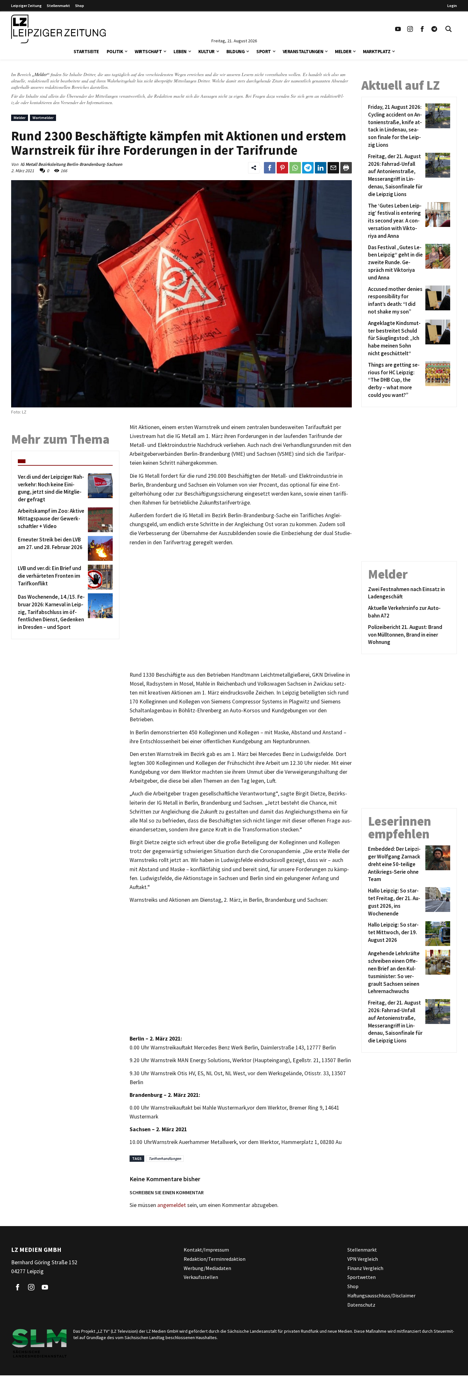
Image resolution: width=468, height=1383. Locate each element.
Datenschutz (361, 1305)
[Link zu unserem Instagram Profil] (410, 29)
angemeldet (171, 1205)
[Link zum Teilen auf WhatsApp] (295, 167)
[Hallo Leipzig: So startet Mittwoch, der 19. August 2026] (436, 933)
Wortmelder (42, 117)
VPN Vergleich (362, 1259)
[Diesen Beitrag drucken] (346, 167)
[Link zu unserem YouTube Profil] (398, 29)
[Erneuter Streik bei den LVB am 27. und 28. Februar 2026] (99, 548)
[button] (126, 50)
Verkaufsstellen (201, 1277)
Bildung (235, 51)
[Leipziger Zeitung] (58, 29)
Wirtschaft (148, 51)
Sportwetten (361, 1277)
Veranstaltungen (303, 51)
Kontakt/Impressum (206, 1249)
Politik (115, 51)
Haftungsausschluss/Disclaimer (381, 1295)
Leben (180, 51)
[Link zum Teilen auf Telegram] (308, 167)
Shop (79, 5)
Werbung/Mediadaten (207, 1268)
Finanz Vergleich (365, 1268)
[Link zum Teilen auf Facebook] (269, 167)
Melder (343, 51)
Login (452, 5)
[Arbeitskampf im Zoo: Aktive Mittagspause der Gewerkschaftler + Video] (99, 519)
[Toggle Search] (448, 29)
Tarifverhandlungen (165, 1158)
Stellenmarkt (58, 5)
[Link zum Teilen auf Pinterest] (282, 167)
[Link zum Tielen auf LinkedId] (320, 167)
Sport (263, 51)
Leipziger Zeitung (26, 5)
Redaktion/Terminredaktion (214, 1259)
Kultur (206, 51)
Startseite (86, 51)
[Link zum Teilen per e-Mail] (333, 167)
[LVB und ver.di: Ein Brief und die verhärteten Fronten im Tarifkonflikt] (99, 577)
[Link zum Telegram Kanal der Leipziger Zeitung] (434, 29)
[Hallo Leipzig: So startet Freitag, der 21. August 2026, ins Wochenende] (436, 902)
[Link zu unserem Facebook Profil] (422, 29)
